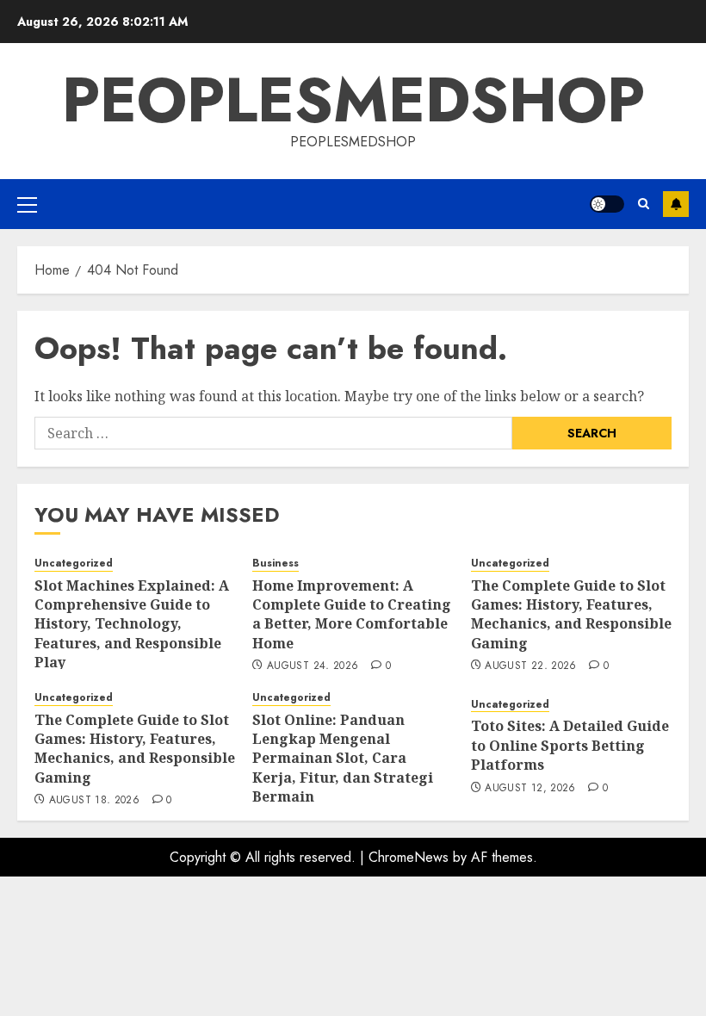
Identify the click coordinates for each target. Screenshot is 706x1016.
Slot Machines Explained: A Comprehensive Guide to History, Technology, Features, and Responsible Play (131, 624)
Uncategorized (73, 563)
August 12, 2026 (530, 789)
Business (275, 563)
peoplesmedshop (353, 100)
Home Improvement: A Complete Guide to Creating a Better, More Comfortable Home (351, 614)
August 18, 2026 (94, 801)
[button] (27, 204)
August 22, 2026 (530, 666)
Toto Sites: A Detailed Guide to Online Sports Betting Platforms (570, 745)
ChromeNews (408, 857)
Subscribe (676, 204)
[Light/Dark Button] (607, 204)
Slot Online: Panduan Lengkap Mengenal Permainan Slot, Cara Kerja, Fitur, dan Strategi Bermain (342, 758)
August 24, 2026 (312, 666)
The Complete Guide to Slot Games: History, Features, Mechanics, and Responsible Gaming (571, 614)
